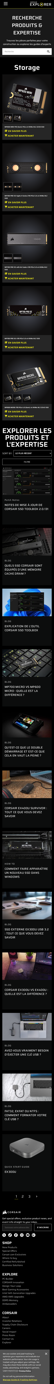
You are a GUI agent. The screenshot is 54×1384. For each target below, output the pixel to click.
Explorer (6, 1342)
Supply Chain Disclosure (15, 1324)
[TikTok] (10, 1235)
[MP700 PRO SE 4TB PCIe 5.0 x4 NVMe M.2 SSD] (27, 310)
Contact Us (8, 1339)
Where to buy (9, 1258)
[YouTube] (28, 1235)
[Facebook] (16, 1235)
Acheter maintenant (20, 136)
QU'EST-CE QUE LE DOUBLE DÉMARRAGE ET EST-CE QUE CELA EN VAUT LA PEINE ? (25, 751)
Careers (6, 1328)
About (5, 1317)
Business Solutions (12, 1265)
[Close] (46, 1354)
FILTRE (27, 462)
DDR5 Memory (10, 1300)
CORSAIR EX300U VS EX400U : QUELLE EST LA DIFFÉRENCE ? (26, 992)
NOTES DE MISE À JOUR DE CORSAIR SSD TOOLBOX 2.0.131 (27, 507)
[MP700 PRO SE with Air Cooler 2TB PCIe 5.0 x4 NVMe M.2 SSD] (17, 258)
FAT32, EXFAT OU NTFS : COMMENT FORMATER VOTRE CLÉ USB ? (26, 1115)
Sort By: (7, 453)
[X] (4, 1235)
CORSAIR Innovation (13, 1282)
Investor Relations (12, 1321)
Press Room (8, 1335)
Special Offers (9, 1251)
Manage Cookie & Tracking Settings (20, 1380)
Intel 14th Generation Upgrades (19, 1293)
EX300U (10, 1171)
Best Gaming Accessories (15, 1289)
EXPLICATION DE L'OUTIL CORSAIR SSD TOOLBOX (22, 628)
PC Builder (7, 1279)
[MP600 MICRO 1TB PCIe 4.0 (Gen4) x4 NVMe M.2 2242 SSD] (27, 379)
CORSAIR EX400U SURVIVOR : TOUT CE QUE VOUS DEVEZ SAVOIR (26, 812)
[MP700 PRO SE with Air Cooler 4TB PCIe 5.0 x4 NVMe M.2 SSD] (27, 239)
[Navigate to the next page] (37, 1196)
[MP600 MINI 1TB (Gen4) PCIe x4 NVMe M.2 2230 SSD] (27, 99)
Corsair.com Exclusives (14, 1254)
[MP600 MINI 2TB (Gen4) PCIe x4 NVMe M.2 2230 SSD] (17, 117)
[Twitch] (33, 1235)
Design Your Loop (11, 1286)
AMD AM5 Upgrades (13, 1296)
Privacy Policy (25, 1370)
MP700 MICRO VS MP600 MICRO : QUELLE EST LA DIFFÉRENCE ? (22, 691)
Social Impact (9, 1332)
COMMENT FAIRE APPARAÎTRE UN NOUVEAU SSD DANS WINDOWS (26, 872)
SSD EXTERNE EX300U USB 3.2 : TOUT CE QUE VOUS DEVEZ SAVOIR (27, 933)
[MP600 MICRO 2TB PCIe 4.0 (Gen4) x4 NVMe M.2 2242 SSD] (17, 398)
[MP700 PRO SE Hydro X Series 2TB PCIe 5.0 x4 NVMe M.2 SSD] (27, 167)
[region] (25, 1367)
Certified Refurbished (13, 1261)
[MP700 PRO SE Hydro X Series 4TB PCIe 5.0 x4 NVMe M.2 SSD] (17, 186)
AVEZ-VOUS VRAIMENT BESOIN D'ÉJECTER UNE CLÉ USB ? (27, 1052)
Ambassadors (9, 1304)
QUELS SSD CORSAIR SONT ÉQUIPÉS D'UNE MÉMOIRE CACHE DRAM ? (23, 569)
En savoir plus (16, 131)
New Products (9, 1247)
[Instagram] (22, 1235)
